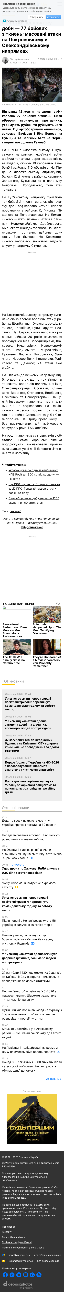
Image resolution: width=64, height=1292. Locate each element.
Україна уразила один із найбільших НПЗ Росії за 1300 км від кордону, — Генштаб (34, 474)
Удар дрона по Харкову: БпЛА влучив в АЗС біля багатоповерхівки (31, 868)
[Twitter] (12, 1274)
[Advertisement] (32, 281)
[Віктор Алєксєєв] (5, 62)
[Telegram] (18, 1274)
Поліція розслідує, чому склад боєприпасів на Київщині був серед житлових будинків (27, 937)
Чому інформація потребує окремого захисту (29, 883)
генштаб (15, 511)
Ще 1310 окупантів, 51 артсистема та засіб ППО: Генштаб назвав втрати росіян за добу (34, 488)
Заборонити (36, 17)
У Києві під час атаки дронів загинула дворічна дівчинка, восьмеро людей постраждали (29, 956)
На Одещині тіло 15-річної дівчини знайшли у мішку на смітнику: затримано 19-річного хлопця (32, 852)
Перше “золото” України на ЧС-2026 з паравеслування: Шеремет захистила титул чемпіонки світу (29, 993)
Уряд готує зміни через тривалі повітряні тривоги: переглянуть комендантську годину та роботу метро (27, 902)
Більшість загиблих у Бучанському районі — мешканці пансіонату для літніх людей (31, 1031)
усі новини (53, 1078)
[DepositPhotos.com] (18, 1285)
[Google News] (32, 1274)
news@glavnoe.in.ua (20, 1255)
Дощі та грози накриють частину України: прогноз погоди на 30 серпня (29, 820)
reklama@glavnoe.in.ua (21, 1260)
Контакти (7, 1231)
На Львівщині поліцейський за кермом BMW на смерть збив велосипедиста (30, 1048)
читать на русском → (50, 58)
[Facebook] (5, 1274)
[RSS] (39, 1274)
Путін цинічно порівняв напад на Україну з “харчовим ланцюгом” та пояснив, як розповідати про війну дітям (32, 1012)
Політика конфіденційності (17, 1242)
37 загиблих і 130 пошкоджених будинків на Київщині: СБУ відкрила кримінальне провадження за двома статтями (31, 975)
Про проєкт (8, 1226)
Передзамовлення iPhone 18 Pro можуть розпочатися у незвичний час (31, 835)
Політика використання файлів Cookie (23, 1247)
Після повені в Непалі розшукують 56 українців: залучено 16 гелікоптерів (29, 920)
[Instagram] (25, 1274)
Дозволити (53, 17)
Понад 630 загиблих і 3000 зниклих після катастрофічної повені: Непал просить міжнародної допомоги (32, 1064)
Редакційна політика (13, 1237)
